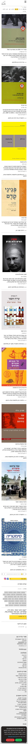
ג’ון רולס (24, 164)
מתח (25, 598)
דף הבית (24, 655)
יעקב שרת (23, 220)
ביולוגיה (6, 592)
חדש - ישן (11, 9)
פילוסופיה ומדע (7, 174)
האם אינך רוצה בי (21, 690)
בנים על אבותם (22, 674)
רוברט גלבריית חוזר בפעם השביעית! (21, 702)
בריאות (24, 594)
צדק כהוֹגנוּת (23, 162)
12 (11, 574)
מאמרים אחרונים (22, 662)
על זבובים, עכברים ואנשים (19, 387)
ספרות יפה (5, 598)
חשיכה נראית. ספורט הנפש (20, 710)
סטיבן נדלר (23, 446)
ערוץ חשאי (23, 331)
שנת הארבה (23, 686)
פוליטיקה (14, 62)
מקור (6, 596)
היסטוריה (8, 594)
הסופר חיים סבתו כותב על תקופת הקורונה (20, 717)
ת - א (16, 9)
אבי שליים (23, 107)
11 (12, 574)
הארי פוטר (13, 594)
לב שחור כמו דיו (22, 688)
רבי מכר (24, 658)
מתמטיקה (21, 598)
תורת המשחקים (23, 605)
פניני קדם (24, 217)
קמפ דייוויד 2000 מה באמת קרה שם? (16, 49)
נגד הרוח (16, 598)
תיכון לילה (11, 605)
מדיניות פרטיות (22, 667)
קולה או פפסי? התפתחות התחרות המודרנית (21, 714)
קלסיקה (16, 603)
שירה (10, 603)
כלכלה (21, 596)
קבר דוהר (23, 684)
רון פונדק (24, 333)
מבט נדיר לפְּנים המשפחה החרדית (21, 698)
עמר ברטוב (23, 504)
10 (14, 574)
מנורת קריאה (10, 596)
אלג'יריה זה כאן (22, 679)
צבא (20, 603)
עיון (18, 62)
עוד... (25, 691)
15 (7, 574)
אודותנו (24, 664)
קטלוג (24, 657)
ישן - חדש (5, 9)
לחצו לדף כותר (21, 59)
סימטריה (24, 557)
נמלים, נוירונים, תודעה (20, 683)
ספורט (9, 598)
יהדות (4, 594)
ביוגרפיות (10, 592)
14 (8, 574)
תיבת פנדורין (16, 605)
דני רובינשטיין (22, 51)
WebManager (22, 649)
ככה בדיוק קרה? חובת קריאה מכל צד (20, 706)
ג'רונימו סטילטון (19, 594)
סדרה (24, 11)
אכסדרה (18, 592)
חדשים (24, 660)
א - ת (20, 9)
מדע (18, 596)
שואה (13, 603)
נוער (13, 598)
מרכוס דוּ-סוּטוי (22, 559)
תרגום (7, 605)
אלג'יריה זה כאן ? (22, 677)
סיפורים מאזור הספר (21, 502)
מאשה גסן (23, 276)
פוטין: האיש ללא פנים (20, 274)
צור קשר (24, 666)
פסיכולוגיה (24, 603)
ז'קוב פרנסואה (22, 389)
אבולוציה (23, 592)
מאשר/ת (18, 740)
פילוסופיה (14, 174)
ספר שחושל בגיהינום (20, 444)
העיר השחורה (22, 681)
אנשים (15, 592)
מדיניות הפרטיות (12, 736)
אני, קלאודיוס (21, 616)
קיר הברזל (23, 105)
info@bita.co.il (22, 645)
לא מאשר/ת (10, 740)
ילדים (25, 596)
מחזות (15, 596)
